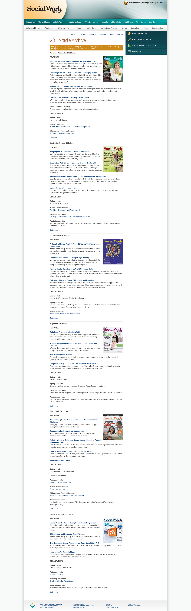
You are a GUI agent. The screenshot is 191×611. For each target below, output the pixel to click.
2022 (76, 47)
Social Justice (157, 28)
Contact (108, 604)
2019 (93, 47)
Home (73, 34)
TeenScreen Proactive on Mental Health (65, 314)
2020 (87, 47)
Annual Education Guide (60, 460)
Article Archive (59, 22)
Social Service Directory (143, 45)
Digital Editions (75, 22)
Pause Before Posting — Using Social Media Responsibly (73, 523)
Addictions (49, 28)
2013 (58, 49)
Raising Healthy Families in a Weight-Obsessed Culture (72, 269)
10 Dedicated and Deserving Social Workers (67, 534)
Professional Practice (108, 28)
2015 (116, 47)
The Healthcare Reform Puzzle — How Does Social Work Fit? (74, 543)
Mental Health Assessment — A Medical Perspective (70, 127)
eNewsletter (116, 22)
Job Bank (153, 22)
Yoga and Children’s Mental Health (63, 133)
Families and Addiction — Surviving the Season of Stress (73, 61)
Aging (79, 28)
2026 (53, 47)
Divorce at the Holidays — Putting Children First (69, 98)
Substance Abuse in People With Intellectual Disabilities (72, 280)
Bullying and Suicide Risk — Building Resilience (69, 152)
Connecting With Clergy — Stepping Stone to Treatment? (73, 163)
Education (135, 28)
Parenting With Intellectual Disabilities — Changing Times (73, 73)
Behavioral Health (33, 28)
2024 (64, 47)
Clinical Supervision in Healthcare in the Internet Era (71, 451)
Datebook (54, 138)
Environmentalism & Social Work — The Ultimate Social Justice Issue (78, 177)
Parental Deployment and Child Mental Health (67, 496)
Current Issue (44, 22)
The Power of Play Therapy (61, 355)
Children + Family (65, 28)
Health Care (91, 28)
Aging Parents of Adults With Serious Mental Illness (71, 86)
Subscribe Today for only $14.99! (141, 2)
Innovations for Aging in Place (62, 552)
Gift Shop (129, 22)
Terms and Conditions (133, 605)
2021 (81, 47)
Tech (146, 28)
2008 (87, 49)
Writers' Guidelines (116, 34)
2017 (104, 47)
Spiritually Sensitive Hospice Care (63, 188)
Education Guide (139, 33)
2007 (93, 49)
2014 (53, 49)
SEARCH (161, 2)
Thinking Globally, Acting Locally (62, 581)
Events (105, 22)
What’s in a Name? (57, 574)
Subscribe (30, 22)
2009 (81, 49)
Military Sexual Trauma (58, 489)
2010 (75, 49)
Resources (92, 34)
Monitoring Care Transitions (60, 482)
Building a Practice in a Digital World (65, 332)
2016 (110, 47)
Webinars (136, 51)
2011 (70, 49)
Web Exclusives (91, 22)
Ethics (124, 28)
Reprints (103, 34)
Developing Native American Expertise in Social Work (70, 217)
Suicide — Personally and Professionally (65, 210)
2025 (58, 47)
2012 (64, 49)
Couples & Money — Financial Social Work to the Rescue (73, 364)
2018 (98, 47)
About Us (109, 605)
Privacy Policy (131, 604)
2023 (70, 47)
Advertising (141, 22)
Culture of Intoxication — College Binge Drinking (69, 258)
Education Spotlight (141, 39)
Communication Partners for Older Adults (67, 431)
